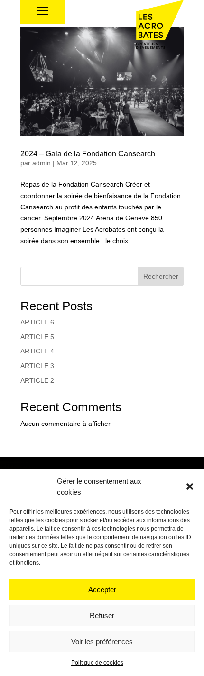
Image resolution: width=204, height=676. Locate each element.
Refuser (102, 616)
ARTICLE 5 (37, 337)
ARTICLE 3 (37, 366)
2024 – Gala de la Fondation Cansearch (87, 154)
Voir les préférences (102, 642)
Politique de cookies (97, 662)
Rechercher (160, 276)
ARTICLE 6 (37, 322)
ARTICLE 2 (37, 380)
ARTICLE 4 (37, 351)
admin (41, 163)
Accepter (102, 590)
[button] (190, 486)
